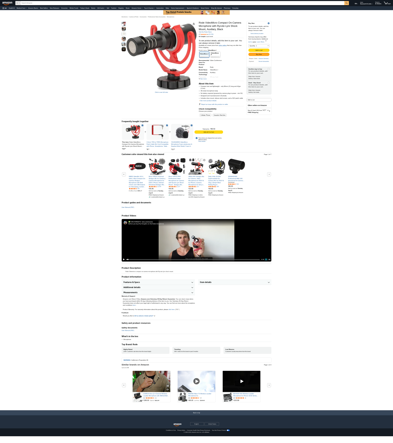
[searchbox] (182, 3)
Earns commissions (147, 221)
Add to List (251, 100)
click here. (171, 309)
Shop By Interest (216, 8)
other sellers (223, 45)
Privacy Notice (181, 430)
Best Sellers (44, 8)
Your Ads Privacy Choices (219, 430)
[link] (157, 132)
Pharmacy (227, 8)
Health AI (12, 8)
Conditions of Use (171, 430)
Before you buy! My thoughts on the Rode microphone (146, 224)
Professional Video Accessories (156, 17)
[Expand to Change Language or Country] (202, 424)
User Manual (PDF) (128, 207)
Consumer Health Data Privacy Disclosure (198, 430)
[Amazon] (7, 3)
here (134, 305)
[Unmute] (269, 259)
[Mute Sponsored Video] (167, 390)
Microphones (170, 17)
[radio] (124, 24)
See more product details (208, 100)
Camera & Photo (133, 17)
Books (93, 8)
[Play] (123, 259)
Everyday (235, 8)
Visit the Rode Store (205, 32)
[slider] (193, 259)
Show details (202, 141)
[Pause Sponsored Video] (167, 386)
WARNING (127, 360)
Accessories (143, 17)
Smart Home (205, 8)
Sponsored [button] (124, 367)
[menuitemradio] (266, 259)
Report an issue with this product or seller (214, 104)
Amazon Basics (33, 8)
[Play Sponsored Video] (196, 381)
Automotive (160, 8)
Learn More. (261, 42)
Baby (167, 8)
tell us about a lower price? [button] (144, 316)
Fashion (113, 8)
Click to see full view (161, 92)
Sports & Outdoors (193, 8)
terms (250, 42)
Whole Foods (74, 8)
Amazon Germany (264, 58)
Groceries (64, 8)
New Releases (54, 8)
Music (128, 8)
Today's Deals (84, 8)
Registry (121, 8)
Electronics (125, 17)
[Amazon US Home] (177, 425)
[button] (4, 8)
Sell (108, 8)
